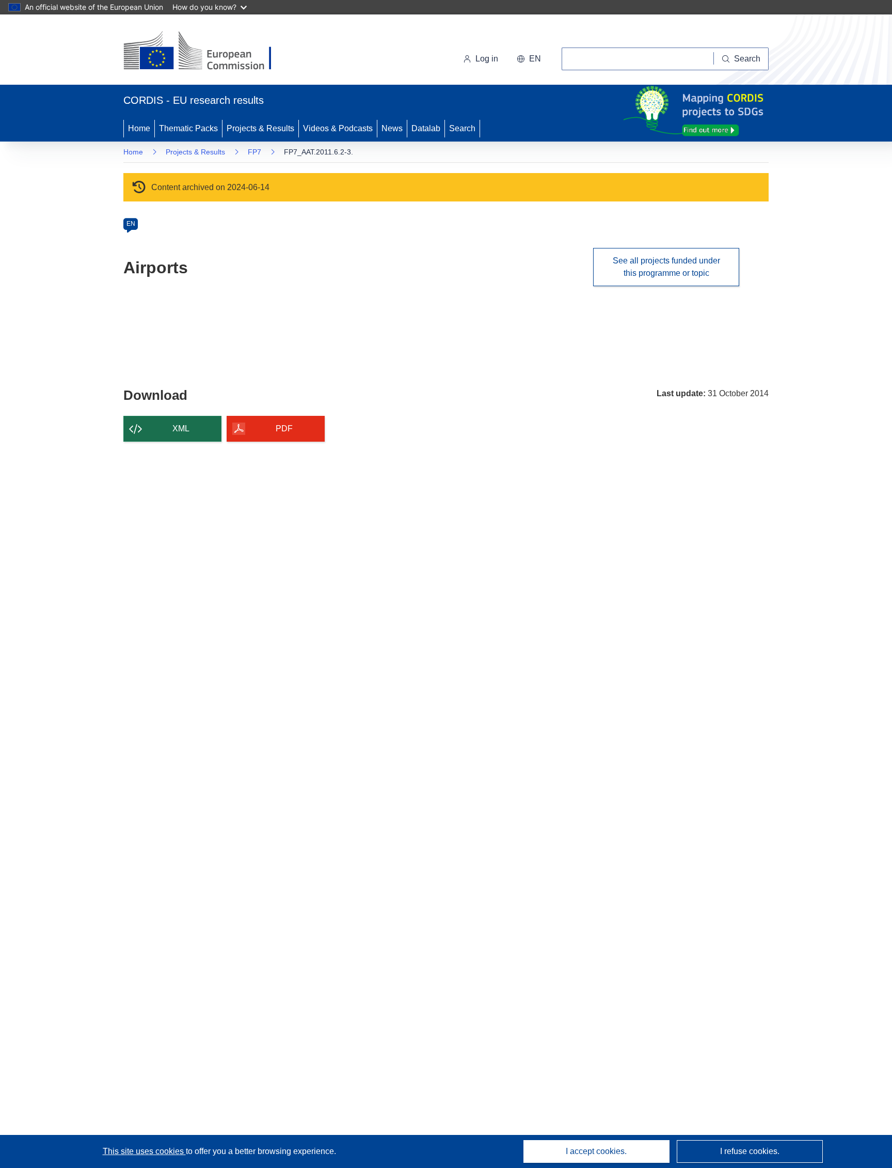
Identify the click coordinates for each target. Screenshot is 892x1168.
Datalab (425, 128)
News (392, 128)
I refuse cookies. (749, 1151)
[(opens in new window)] (206, 51)
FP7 (254, 152)
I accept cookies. (596, 1151)
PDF (284, 428)
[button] (528, 59)
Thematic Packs (188, 128)
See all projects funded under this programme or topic (666, 266)
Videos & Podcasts (338, 128)
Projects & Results (260, 128)
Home (139, 128)
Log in (486, 58)
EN (130, 223)
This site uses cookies (144, 1151)
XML (180, 428)
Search (462, 128)
